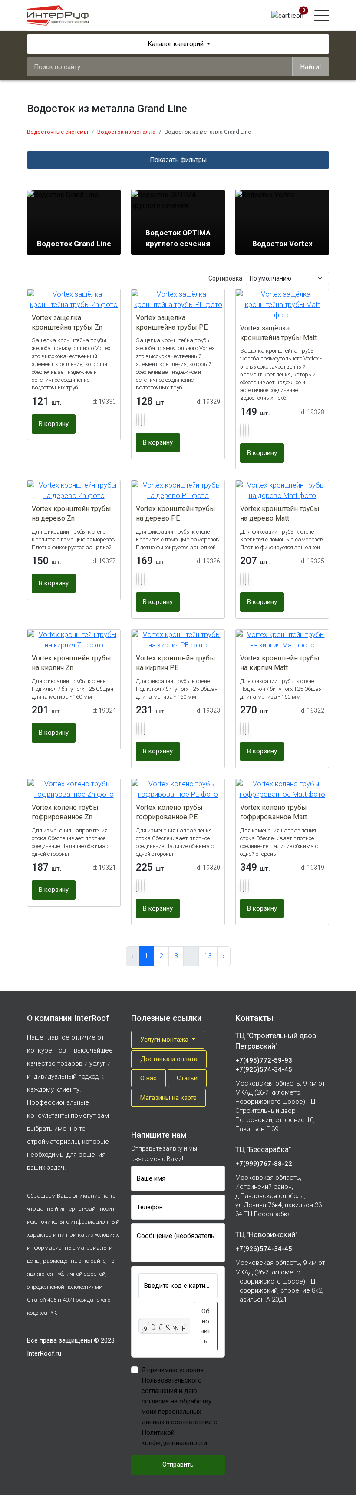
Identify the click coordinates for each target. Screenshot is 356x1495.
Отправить (178, 1465)
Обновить (206, 1326)
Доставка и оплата (169, 1059)
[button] (136, 419)
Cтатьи (187, 1078)
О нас (148, 1078)
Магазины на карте (168, 1098)
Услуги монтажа (165, 1039)
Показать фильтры (178, 160)
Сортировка (225, 278)
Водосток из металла (126, 132)
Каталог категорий (176, 44)
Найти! (310, 67)
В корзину (54, 424)
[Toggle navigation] (321, 15)
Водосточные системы (57, 132)
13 (208, 956)
